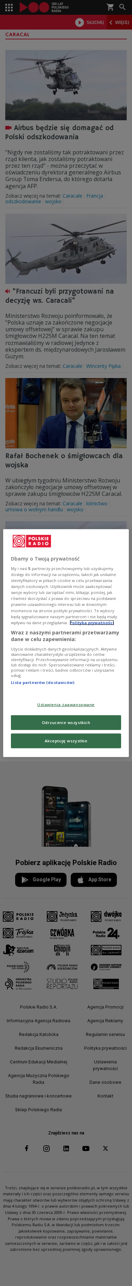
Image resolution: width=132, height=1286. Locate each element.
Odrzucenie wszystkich (66, 722)
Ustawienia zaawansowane (66, 704)
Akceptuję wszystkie (66, 740)
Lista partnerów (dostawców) (42, 682)
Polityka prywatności (92, 622)
